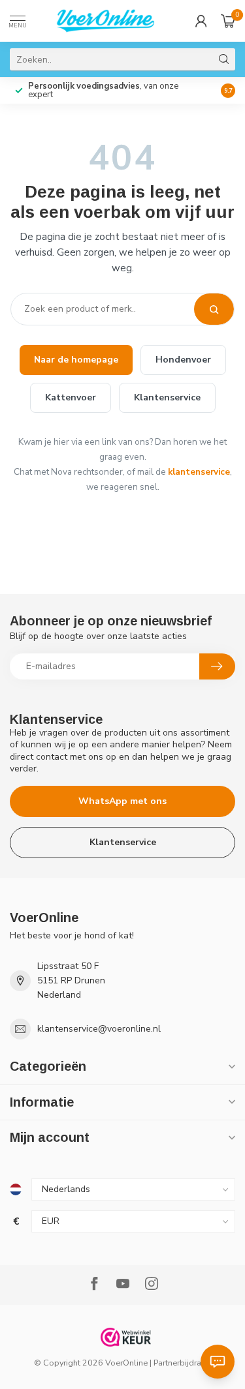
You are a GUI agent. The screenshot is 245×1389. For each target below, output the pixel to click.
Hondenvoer (183, 359)
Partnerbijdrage (182, 1362)
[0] (228, 21)
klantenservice (199, 472)
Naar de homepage (76, 359)
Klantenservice (167, 397)
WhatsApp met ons (122, 801)
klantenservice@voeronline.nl (99, 1029)
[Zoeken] (214, 309)
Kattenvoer (70, 397)
